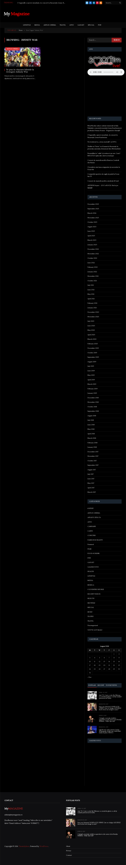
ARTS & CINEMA (50, 25)
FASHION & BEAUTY (95, 540)
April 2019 (91, 380)
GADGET (81, 25)
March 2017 (91, 492)
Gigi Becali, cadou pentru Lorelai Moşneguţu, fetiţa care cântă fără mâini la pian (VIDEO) (110, 731)
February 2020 (92, 344)
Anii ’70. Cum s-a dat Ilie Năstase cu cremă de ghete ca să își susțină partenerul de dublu (110, 697)
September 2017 (93, 465)
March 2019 (91, 384)
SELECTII (90, 598)
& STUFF (90, 508)
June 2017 (90, 479)
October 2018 (92, 407)
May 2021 (90, 294)
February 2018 (92, 443)
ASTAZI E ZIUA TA (94, 517)
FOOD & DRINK (93, 553)
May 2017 (90, 483)
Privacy (68, 851)
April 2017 (90, 488)
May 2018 (90, 429)
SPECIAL (91, 25)
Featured (90, 544)
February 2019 (92, 389)
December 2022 (93, 249)
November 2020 (93, 317)
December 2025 (93, 204)
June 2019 (91, 371)
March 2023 (91, 240)
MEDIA (37, 25)
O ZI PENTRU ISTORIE (95, 589)
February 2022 (92, 267)
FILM (89, 549)
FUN (99, 25)
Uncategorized (92, 625)
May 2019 (91, 375)
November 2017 (92, 456)
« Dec (89, 677)
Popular (92, 685)
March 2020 (91, 339)
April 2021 (91, 299)
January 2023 (92, 245)
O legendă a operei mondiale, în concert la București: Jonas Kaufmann (42, 3)
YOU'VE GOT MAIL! (94, 630)
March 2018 (91, 438)
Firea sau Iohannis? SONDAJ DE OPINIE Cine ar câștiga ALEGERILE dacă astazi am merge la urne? (110, 708)
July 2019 (90, 366)
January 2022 (92, 272)
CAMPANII (91, 526)
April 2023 (91, 236)
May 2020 (91, 330)
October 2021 (92, 281)
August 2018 (91, 416)
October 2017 (92, 461)
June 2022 (91, 263)
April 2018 (91, 434)
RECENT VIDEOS (93, 594)
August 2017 (91, 470)
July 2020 (90, 321)
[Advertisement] (77, 13)
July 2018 (90, 420)
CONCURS (91, 535)
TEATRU (90, 616)
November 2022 (93, 254)
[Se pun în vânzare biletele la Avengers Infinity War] (22, 57)
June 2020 (91, 326)
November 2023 (93, 218)
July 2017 (90, 474)
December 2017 (92, 452)
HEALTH (90, 571)
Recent (101, 685)
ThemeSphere (24, 846)
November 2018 (93, 402)
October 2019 (92, 353)
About (68, 846)
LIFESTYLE (27, 25)
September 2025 (93, 209)
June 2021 (90, 290)
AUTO (71, 25)
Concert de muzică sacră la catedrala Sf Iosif (103, 181)
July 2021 (90, 285)
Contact (69, 855)
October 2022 (92, 258)
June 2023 (91, 231)
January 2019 (92, 393)
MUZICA (90, 585)
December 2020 (93, 312)
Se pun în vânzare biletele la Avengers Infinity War (20, 71)
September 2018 (93, 411)
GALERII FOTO (93, 567)
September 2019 (93, 357)
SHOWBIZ (91, 603)
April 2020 (91, 335)
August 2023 (91, 227)
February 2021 (92, 303)
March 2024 (91, 213)
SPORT (89, 612)
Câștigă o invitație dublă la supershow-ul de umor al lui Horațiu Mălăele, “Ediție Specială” (110, 720)
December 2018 (93, 398)
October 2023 (92, 222)
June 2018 (90, 425)
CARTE (90, 531)
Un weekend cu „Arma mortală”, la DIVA (101, 142)
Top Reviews (111, 685)
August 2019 (91, 362)
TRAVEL (63, 25)
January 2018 (92, 447)
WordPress (43, 846)
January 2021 (92, 308)
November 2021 (93, 276)
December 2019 (93, 348)
